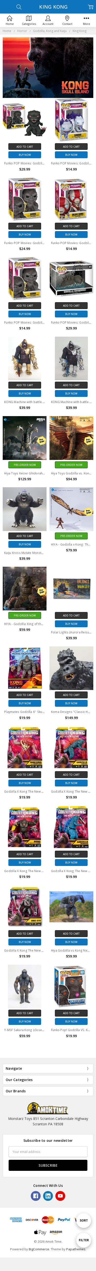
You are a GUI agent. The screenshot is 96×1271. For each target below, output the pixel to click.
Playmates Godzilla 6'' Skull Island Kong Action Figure (43, 712)
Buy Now (25, 155)
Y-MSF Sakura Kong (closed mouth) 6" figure (36, 1030)
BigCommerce (39, 1249)
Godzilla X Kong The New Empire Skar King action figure (44, 791)
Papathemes (75, 1249)
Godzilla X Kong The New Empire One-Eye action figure (44, 950)
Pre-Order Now (25, 465)
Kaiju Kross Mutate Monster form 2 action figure (39, 553)
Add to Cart (24, 146)
